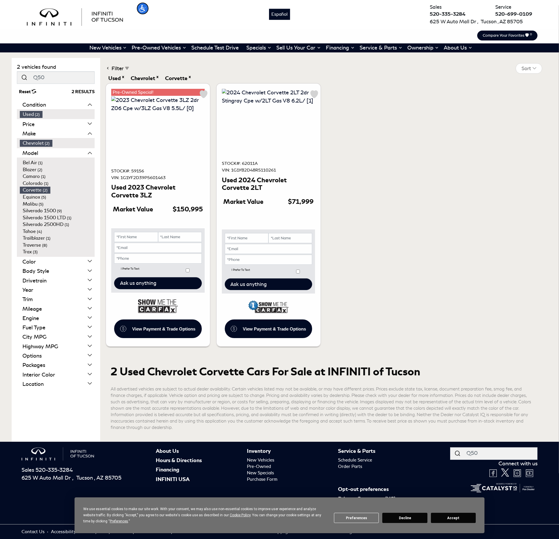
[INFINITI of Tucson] (75, 16)
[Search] (24, 77)
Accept (453, 518)
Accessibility (64, 531)
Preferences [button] (119, 521)
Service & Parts (356, 451)
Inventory (259, 451)
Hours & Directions (179, 460)
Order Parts (350, 466)
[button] (142, 8)
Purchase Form (262, 479)
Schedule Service (355, 460)
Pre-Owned (259, 466)
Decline (405, 518)
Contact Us (34, 531)
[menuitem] (57, 114)
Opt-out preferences (363, 489)
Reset (25, 91)
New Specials (260, 473)
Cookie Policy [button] (240, 515)
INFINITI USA (173, 479)
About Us (167, 451)
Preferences (356, 518)
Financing (167, 470)
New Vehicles (260, 460)
